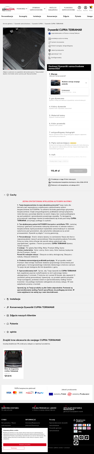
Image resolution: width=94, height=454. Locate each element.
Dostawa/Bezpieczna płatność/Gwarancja (32, 424)
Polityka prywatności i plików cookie (51, 447)
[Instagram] (81, 437)
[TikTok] (86, 437)
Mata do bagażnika (52, 9)
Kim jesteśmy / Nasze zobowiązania (8, 424)
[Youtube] (76, 437)
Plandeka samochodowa (68, 9)
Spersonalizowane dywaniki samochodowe (58, 424)
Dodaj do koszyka (78, 170)
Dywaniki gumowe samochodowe (55, 429)
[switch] (7, 16)
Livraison (67, 447)
